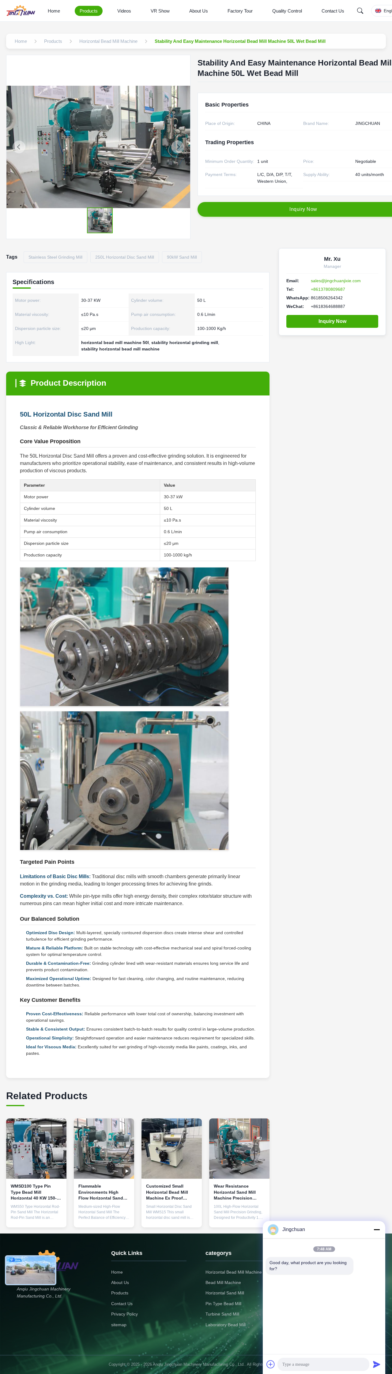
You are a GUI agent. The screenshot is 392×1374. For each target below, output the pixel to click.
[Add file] (270, 1364)
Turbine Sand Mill (222, 1314)
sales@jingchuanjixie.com (336, 280)
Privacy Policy (124, 1314)
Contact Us (333, 10)
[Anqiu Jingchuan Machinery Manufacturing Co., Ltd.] (22, 11)
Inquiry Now (332, 321)
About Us (198, 10)
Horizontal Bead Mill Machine (233, 1272)
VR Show (160, 10)
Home (54, 10)
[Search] (360, 11)
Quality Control (287, 10)
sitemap (118, 1324)
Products (89, 10)
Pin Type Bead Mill (223, 1303)
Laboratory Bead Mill (225, 1324)
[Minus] (376, 1229)
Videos (124, 10)
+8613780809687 (328, 289)
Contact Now (36, 1217)
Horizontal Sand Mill (224, 1292)
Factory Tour (240, 10)
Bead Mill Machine (223, 1282)
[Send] (377, 1364)
